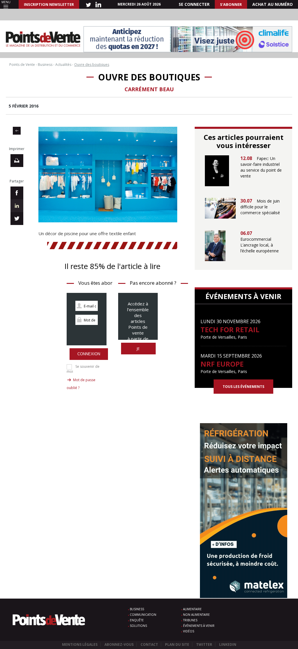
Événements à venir (198, 626)
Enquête (137, 620)
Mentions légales (79, 644)
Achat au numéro (272, 4)
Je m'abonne (138, 351)
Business (137, 609)
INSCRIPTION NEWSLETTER (49, 4)
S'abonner (231, 4)
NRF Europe (222, 364)
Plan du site (177, 644)
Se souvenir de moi (83, 369)
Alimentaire (192, 609)
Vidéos (188, 631)
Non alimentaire (196, 615)
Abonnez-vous (119, 644)
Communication (143, 615)
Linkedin (227, 644)
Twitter (204, 644)
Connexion (88, 354)
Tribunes (190, 620)
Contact (149, 644)
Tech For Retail (230, 329)
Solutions (138, 626)
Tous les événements (243, 386)
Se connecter (194, 4)
